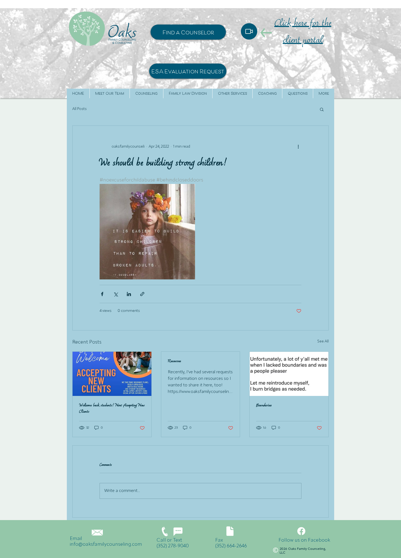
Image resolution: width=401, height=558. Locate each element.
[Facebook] (301, 531)
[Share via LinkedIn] (128, 294)
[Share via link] (142, 294)
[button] (321, 109)
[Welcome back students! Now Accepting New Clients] (112, 374)
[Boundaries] (289, 374)
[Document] (230, 531)
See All (323, 341)
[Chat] (177, 531)
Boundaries (264, 405)
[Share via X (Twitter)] (115, 294)
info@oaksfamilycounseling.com (106, 544)
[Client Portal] (249, 31)
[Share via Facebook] (102, 294)
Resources (174, 361)
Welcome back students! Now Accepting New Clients (112, 408)
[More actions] (298, 146)
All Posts (79, 109)
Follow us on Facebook (304, 540)
